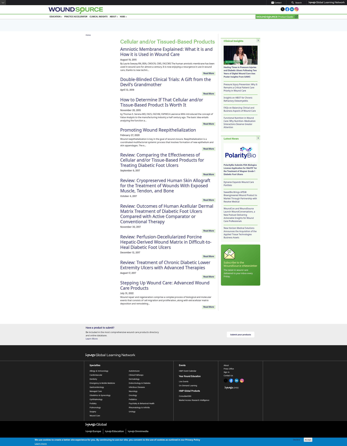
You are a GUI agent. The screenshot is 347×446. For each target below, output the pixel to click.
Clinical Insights (99, 17)
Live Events (183, 382)
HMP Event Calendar (187, 371)
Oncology (133, 396)
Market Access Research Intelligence (194, 400)
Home (88, 35)
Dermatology (134, 379)
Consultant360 (185, 396)
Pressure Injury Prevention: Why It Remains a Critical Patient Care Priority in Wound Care (240, 87)
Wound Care (95, 416)
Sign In (226, 372)
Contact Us (228, 376)
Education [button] (55, 17)
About (226, 366)
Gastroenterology (97, 387)
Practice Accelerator (75, 17)
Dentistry (93, 379)
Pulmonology (95, 408)
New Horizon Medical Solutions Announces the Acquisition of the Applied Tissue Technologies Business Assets (240, 233)
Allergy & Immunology (99, 371)
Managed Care (96, 391)
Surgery (93, 412)
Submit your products (240, 334)
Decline (296, 439)
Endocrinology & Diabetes (139, 383)
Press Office (229, 369)
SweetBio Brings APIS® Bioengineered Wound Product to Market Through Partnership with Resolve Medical (240, 197)
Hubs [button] (122, 17)
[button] (3, 2)
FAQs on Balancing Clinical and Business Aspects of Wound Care (240, 109)
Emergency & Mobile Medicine (102, 383)
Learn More (92, 338)
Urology (132, 412)
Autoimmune (134, 371)
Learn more (41, 443)
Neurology (133, 391)
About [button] (113, 17)
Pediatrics (133, 400)
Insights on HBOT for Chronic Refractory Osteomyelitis (238, 99)
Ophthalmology (96, 400)
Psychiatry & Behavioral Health (141, 404)
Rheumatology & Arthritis (139, 408)
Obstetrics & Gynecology (100, 396)
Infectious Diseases (137, 387)
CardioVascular (96, 375)
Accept (308, 439)
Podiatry (93, 404)
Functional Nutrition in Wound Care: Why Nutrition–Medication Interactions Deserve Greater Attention (240, 122)
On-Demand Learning (188, 386)
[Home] (121, 10)
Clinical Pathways (136, 375)
